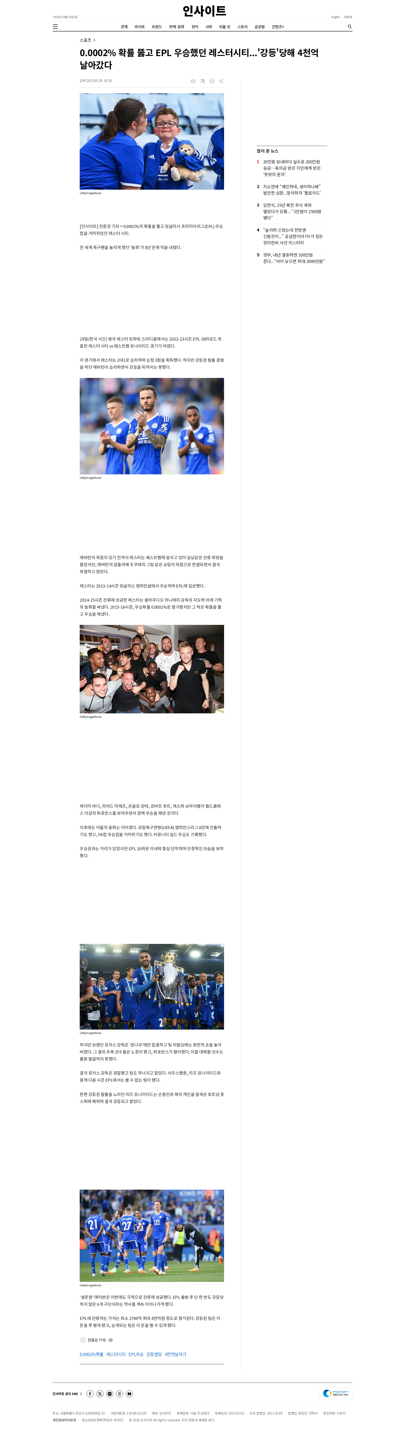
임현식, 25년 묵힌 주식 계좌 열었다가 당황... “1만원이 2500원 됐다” (292, 211)
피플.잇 (224, 26)
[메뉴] (55, 26)
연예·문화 (176, 26)
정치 (194, 26)
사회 (208, 26)
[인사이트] (204, 11)
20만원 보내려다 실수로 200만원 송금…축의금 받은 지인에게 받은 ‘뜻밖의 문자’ (292, 167)
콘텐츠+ (278, 26)
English (335, 17)
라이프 (140, 26)
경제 (124, 26)
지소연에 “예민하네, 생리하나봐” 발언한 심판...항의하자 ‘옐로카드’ (292, 189)
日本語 (348, 17)
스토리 (242, 26)
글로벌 (260, 26)
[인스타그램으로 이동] (109, 1393)
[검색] (349, 26)
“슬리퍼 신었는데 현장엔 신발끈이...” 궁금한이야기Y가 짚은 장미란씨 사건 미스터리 (293, 236)
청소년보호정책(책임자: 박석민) (103, 1420)
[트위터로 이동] (99, 1393)
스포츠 (85, 40)
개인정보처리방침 (64, 1420)
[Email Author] (110, 1340)
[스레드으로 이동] (119, 1393)
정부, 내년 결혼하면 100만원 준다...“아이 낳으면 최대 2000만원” (294, 258)
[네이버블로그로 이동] (129, 1393)
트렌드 (157, 26)
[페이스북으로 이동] (90, 1393)
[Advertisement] (152, 293)
